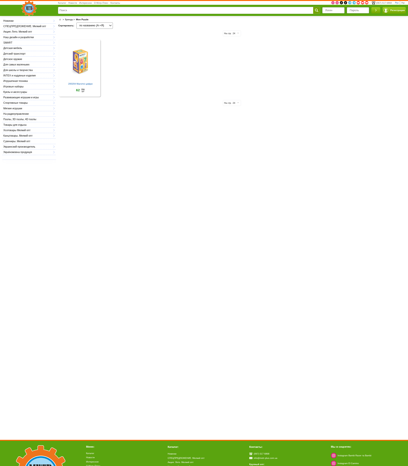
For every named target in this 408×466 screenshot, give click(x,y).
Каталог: (173, 446)
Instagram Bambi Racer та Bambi (354, 455)
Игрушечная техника (15, 80)
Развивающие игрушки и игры (21, 97)
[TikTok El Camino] (341, 2)
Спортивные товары (15, 102)
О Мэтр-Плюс (101, 3)
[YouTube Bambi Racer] (362, 2)
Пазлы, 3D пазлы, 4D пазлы (19, 119)
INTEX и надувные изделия (19, 75)
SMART (7, 42)
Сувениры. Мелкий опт (16, 141)
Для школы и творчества (18, 70)
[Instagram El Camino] (337, 2)
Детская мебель (12, 48)
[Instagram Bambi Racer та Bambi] (333, 2)
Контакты (115, 3)
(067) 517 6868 (384, 3)
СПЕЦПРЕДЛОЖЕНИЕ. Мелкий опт (24, 26)
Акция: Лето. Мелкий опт (17, 31)
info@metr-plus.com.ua (265, 458)
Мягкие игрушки (12, 108)
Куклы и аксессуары (15, 91)
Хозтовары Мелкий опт (16, 130)
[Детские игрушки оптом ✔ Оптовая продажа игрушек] (60, 19)
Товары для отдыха (14, 124)
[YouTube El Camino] (366, 2)
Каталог (62, 3)
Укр (403, 2)
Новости (72, 3)
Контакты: (256, 446)
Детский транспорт (14, 53)
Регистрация (397, 10)
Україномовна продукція (17, 152)
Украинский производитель (19, 146)
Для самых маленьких (16, 64)
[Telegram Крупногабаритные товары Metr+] (354, 2)
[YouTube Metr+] (358, 2)
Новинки (8, 20)
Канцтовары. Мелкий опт (18, 135)
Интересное (85, 3)
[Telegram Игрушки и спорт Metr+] (349, 2)
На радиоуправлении (16, 113)
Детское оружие (12, 59)
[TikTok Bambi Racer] (345, 2)
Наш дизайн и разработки (18, 37)
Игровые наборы (13, 86)
